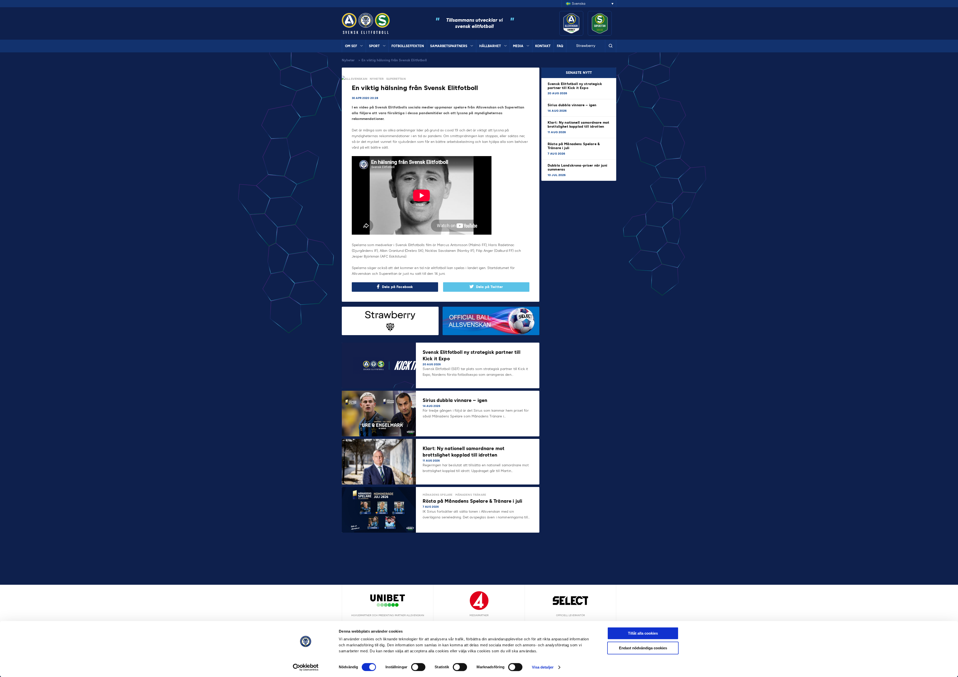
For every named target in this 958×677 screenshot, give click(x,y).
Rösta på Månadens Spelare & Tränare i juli (574, 146)
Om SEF (351, 46)
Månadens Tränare (470, 494)
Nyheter (348, 60)
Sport (374, 46)
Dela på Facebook (397, 287)
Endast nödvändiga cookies (643, 648)
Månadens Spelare (438, 494)
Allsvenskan (356, 79)
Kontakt (543, 46)
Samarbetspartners (448, 46)
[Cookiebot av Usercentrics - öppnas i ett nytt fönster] (306, 667)
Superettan (396, 79)
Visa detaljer (543, 667)
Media (518, 46)
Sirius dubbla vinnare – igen (572, 105)
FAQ (560, 46)
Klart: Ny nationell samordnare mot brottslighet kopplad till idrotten (578, 124)
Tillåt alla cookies (643, 633)
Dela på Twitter (489, 287)
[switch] (418, 667)
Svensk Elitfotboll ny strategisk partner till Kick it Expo (575, 86)
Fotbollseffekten (407, 46)
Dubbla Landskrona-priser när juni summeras (577, 167)
